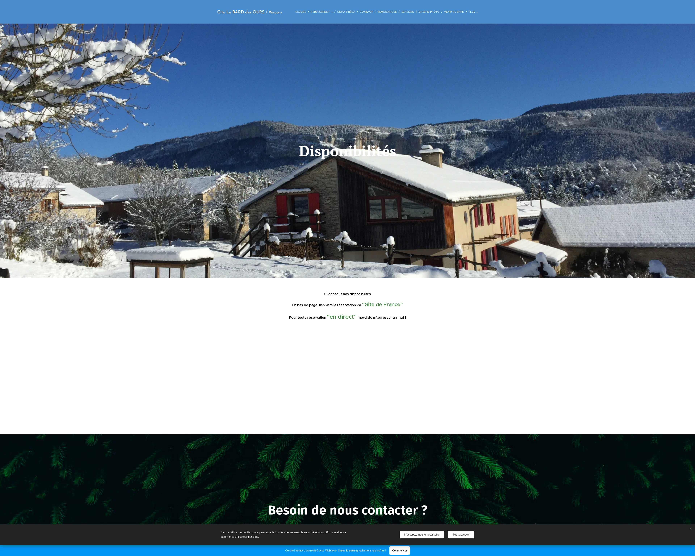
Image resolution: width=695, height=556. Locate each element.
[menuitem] (301, 11)
